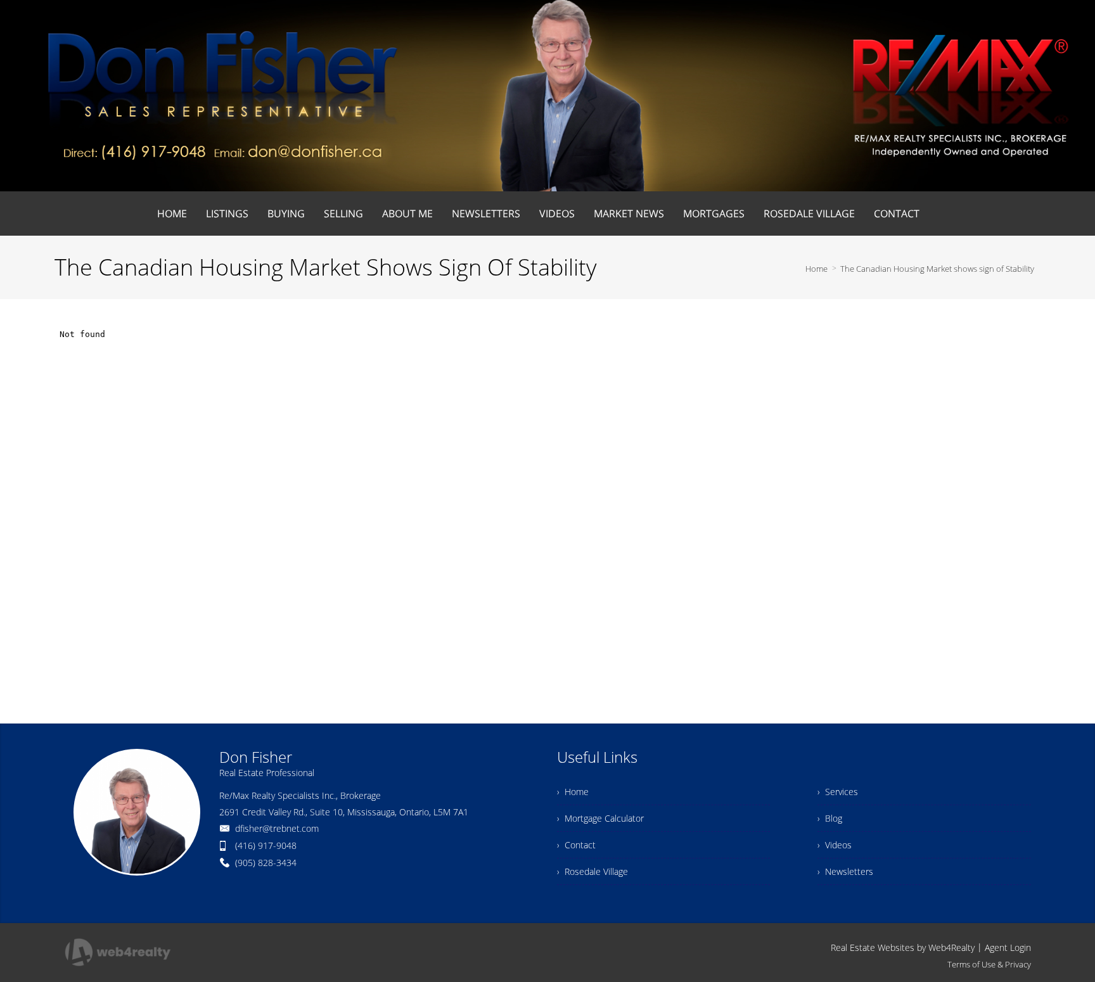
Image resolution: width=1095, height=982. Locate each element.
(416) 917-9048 (266, 845)
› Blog (829, 818)
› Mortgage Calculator (600, 818)
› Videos (834, 845)
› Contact (576, 845)
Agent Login (1008, 947)
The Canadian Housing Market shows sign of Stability (937, 268)
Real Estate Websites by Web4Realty (903, 947)
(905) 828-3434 (266, 863)
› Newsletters (845, 871)
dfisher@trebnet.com (277, 828)
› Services (837, 792)
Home (816, 268)
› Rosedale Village (592, 871)
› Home (573, 792)
